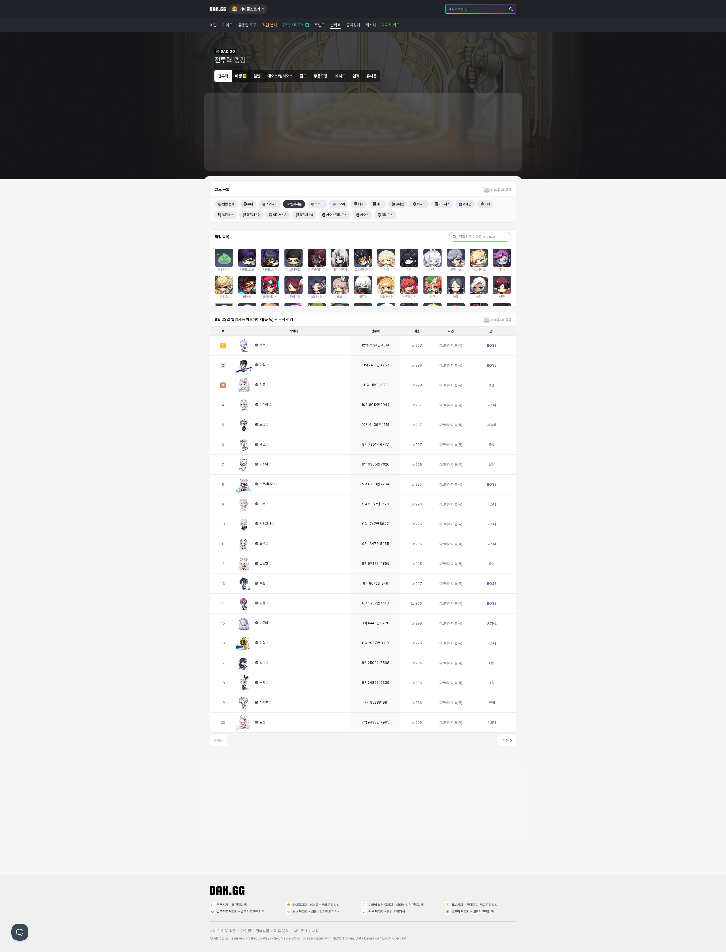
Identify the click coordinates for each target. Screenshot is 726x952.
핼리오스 (387, 215)
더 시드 (339, 76)
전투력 (223, 76)
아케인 (467, 204)
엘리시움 (296, 204)
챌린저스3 (279, 215)
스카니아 (271, 204)
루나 (250, 204)
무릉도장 (320, 76)
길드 (303, 76)
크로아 (319, 204)
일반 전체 (228, 204)
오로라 (340, 204)
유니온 (371, 76)
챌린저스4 (306, 215)
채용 (315, 931)
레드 (379, 204)
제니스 (421, 204)
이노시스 (444, 204)
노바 (487, 204)
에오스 (364, 215)
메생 (238, 76)
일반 (257, 76)
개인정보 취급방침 (255, 931)
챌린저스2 (253, 215)
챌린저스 (227, 215)
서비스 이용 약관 (223, 931)
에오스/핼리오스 (280, 76)
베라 (361, 204)
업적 (356, 76)
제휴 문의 (281, 931)
